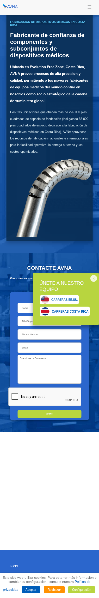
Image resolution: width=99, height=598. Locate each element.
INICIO (14, 566)
